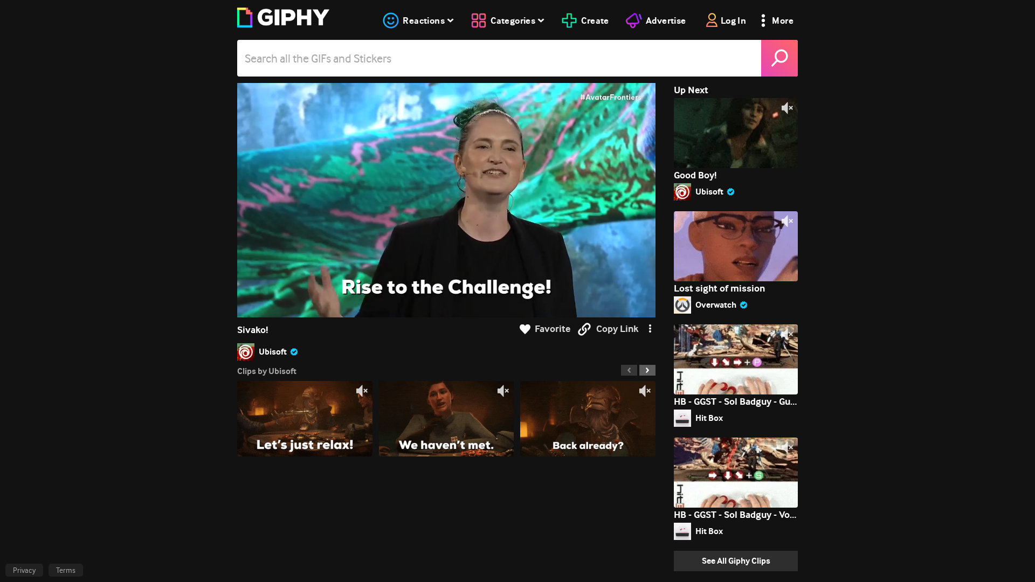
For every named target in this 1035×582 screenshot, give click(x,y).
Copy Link (617, 329)
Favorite (552, 329)
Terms (65, 570)
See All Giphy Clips (736, 561)
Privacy (24, 570)
